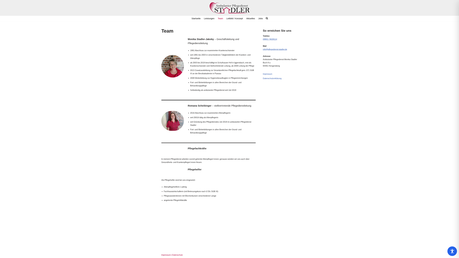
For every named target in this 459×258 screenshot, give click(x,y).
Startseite (196, 18)
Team (220, 18)
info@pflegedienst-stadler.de (275, 49)
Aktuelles (250, 18)
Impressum (267, 74)
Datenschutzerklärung (272, 78)
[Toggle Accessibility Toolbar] (452, 251)
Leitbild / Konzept (234, 18)
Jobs (260, 18)
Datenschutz (177, 255)
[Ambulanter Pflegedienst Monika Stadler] (229, 8)
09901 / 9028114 (270, 39)
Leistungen (209, 18)
